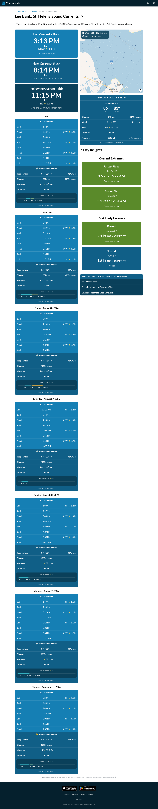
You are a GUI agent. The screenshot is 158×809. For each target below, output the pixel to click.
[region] (111, 61)
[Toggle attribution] (140, 90)
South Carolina (31, 11)
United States (19, 11)
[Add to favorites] (82, 16)
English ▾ (79, 799)
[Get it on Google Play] (87, 788)
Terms (83, 794)
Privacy (75, 794)
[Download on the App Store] (69, 788)
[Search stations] (148, 3)
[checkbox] (95, 33)
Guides (67, 794)
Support (90, 794)
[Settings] (154, 3)
